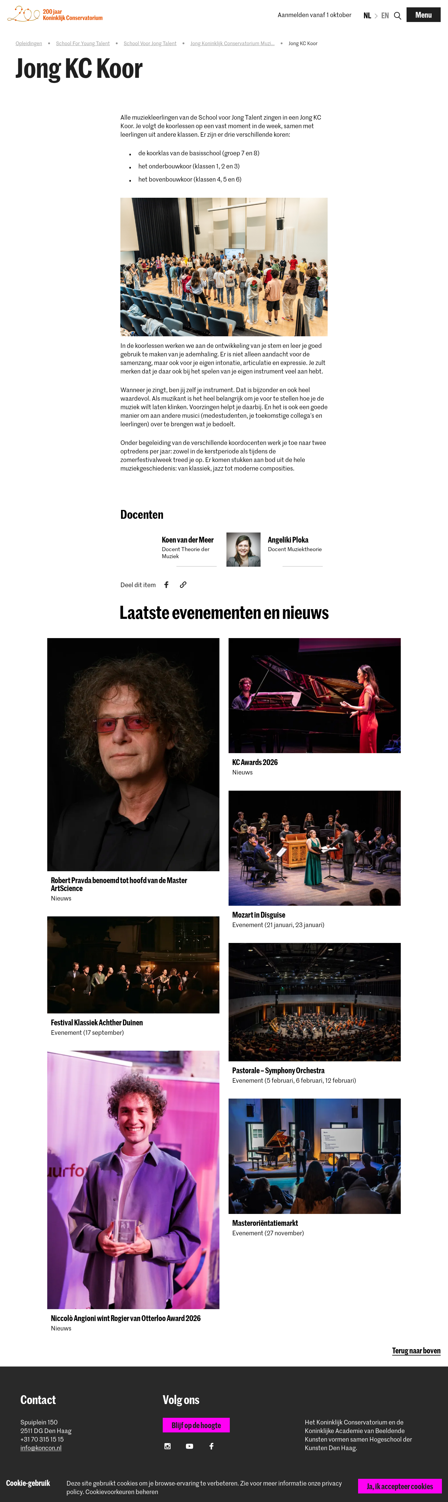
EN (385, 15)
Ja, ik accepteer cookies (400, 1486)
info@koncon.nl (41, 1448)
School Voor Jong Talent (150, 43)
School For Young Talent (83, 43)
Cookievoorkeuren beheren (121, 1492)
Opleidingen (29, 43)
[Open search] (398, 14)
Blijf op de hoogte (196, 1425)
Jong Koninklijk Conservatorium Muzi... (232, 43)
